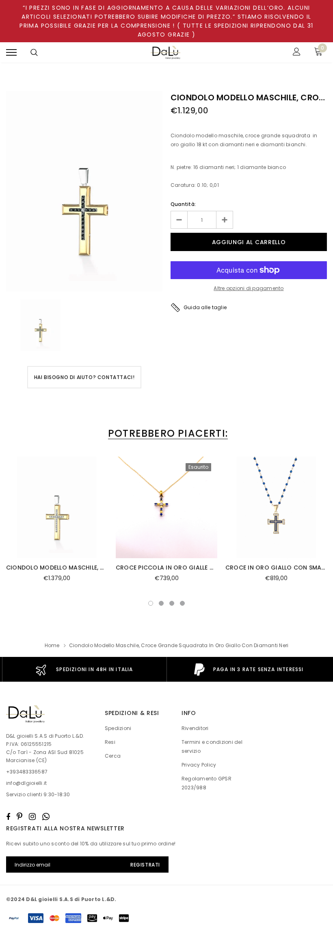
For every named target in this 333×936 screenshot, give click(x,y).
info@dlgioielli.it (26, 783)
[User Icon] (297, 52)
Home (52, 645)
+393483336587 (27, 771)
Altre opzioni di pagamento (248, 288)
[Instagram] (32, 816)
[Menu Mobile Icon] (11, 52)
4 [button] (182, 603)
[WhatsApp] (46, 816)
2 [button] (161, 603)
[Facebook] (8, 816)
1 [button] (150, 603)
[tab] (166, 433)
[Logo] (166, 53)
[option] (84, 191)
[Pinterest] (19, 816)
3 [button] (171, 603)
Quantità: (183, 204)
